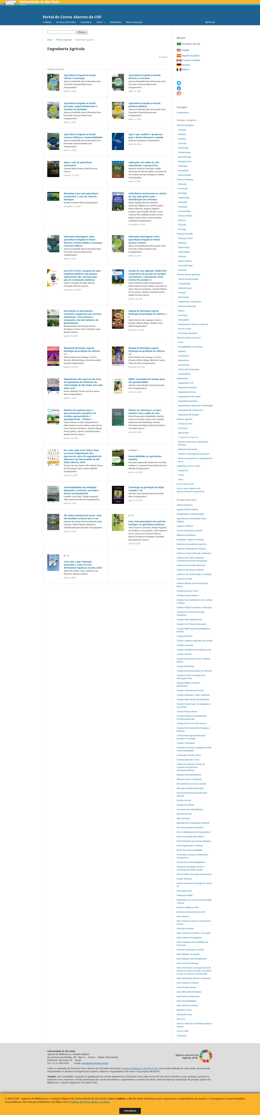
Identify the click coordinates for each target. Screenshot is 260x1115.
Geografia (182, 202)
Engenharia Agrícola (189, 437)
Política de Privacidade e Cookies (89, 1102)
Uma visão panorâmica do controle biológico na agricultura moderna (147, 523)
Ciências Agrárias (64, 39)
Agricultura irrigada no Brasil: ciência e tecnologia (80, 77)
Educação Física (185, 238)
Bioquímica (183, 170)
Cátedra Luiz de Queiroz (188, 595)
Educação (182, 184)
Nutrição (182, 256)
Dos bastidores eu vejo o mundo (191, 783)
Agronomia (183, 432)
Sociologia (183, 188)
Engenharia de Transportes (190, 410)
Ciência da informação (188, 279)
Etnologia (182, 193)
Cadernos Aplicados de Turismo (191, 548)
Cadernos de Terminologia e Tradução (194, 574)
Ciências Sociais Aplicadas (188, 274)
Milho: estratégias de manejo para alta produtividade (146, 380)
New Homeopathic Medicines (190, 827)
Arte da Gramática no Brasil (189, 530)
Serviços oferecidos (66, 22)
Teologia (182, 229)
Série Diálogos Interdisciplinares (192, 958)
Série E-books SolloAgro (188, 963)
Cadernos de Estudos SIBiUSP (190, 569)
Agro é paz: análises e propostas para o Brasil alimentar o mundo (145, 136)
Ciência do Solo (185, 423)
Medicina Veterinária (187, 449)
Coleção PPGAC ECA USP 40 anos (191, 723)
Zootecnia (182, 428)
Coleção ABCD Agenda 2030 (189, 619)
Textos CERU (183, 1031)
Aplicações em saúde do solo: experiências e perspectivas (144, 164)
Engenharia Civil (185, 383)
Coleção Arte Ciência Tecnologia (191, 624)
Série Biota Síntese (185, 928)
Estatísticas (86, 22)
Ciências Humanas (185, 179)
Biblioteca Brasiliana (186, 535)
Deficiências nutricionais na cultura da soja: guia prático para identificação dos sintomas (147, 196)
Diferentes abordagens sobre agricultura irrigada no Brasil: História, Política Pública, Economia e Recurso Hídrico (83, 241)
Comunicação (184, 283)
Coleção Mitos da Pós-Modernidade (193, 699)
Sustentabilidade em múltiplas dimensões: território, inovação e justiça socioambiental (81, 490)
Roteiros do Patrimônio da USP (191, 912)
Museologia (183, 297)
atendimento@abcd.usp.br (94, 1063)
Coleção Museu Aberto (187, 711)
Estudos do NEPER (185, 804)
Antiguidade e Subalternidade (190, 514)
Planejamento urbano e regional (193, 324)
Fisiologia (182, 166)
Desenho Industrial (187, 306)
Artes (180, 479)
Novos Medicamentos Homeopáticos (193, 832)
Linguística (183, 470)
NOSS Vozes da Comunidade (190, 850)
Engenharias (182, 378)
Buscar (211, 22)
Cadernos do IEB (184, 578)
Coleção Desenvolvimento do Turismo (194, 670)
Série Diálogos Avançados (188, 954)
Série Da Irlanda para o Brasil (190, 949)
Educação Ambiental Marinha (190, 788)
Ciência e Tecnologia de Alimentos (193, 453)
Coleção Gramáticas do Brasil (190, 690)
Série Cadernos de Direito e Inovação (194, 933)
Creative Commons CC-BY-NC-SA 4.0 (139, 1068)
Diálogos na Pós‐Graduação (189, 779)
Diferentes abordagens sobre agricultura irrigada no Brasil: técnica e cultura (144, 239)
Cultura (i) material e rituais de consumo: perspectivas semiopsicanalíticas (191, 767)
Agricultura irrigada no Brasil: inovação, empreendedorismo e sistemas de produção (80, 106)
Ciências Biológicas (185, 125)
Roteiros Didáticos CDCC (188, 907)
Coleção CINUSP (184, 654)
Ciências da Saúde (185, 233)
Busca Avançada (134, 22)
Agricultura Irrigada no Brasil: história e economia (144, 77)
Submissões (115, 22)
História (182, 220)
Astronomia (183, 364)
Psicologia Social (184, 890)
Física (180, 342)
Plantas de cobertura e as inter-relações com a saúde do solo (145, 412)
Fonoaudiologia (185, 265)
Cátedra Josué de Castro (188, 590)
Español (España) (190, 55)
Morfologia (183, 147)
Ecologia (182, 129)
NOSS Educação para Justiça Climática (194, 841)
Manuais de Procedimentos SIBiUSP (193, 823)
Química (182, 351)
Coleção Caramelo (185, 645)
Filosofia (182, 224)
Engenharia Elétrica (187, 392)
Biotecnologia (184, 175)
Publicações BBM (184, 895)
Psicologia (182, 206)
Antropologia (184, 211)
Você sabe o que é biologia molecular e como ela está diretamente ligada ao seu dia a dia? (83, 564)
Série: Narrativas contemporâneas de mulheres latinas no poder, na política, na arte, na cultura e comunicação (194, 970)
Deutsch (185, 64)
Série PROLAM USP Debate (189, 991)
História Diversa (184, 813)
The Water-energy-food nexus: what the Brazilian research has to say (83, 517)
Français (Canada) (190, 60)
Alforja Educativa (185, 505)
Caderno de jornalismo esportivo (192, 544)
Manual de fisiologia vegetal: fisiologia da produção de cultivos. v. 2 (147, 313)
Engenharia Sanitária (187, 401)
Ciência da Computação (189, 369)
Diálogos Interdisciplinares (189, 774)
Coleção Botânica (184, 636)
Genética (182, 138)
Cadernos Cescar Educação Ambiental (194, 553)
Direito (181, 310)
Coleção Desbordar (185, 666)
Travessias (181, 1035)
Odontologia (184, 247)
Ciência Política (185, 215)
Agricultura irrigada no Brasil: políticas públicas (144, 105)
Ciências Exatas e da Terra (189, 337)
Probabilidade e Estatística (190, 346)
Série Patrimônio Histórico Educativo (194, 978)
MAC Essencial (183, 818)
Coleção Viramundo (186, 743)
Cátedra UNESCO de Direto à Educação (194, 607)
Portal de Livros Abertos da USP (72, 16)
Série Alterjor (183, 916)
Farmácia (182, 270)
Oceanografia (184, 373)
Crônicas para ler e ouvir (188, 759)
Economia (182, 315)
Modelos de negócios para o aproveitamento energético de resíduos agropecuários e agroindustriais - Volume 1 (80, 415)
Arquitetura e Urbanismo (189, 301)
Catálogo (47, 22)
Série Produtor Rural (186, 987)
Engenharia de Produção (189, 396)
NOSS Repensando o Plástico (190, 845)
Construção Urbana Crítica (189, 755)
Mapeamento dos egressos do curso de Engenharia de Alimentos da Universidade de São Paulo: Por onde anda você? (83, 384)
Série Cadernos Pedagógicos (189, 937)
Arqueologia (184, 197)
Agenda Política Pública (187, 509)
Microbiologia (184, 156)
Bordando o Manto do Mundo (190, 539)
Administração (185, 288)
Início (50, 39)
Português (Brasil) (190, 43)
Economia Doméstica (187, 333)
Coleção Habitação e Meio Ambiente (193, 695)
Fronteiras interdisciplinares (190, 809)
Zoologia (182, 143)
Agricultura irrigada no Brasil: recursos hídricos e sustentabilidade (83, 136)
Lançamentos (183, 112)
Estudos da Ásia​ (184, 800)
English (185, 50)
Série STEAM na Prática (187, 1005)
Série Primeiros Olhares (188, 982)
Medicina (182, 242)
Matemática (183, 360)
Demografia (183, 319)
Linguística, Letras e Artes (188, 465)
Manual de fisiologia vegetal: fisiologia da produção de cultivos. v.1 (82, 351)
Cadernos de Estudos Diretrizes (191, 565)
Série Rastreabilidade (186, 1000)
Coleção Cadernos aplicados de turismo (195, 640)
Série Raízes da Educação (188, 996)
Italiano (185, 69)
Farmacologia (184, 152)
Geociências (183, 355)
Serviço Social (184, 328)
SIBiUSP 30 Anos (184, 1010)
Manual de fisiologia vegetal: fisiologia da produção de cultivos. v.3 (146, 351)
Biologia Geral (184, 161)
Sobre (99, 22)
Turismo (182, 292)
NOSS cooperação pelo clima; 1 (191, 836)
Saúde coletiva (185, 261)
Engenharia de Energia (188, 414)
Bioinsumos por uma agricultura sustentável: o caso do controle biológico (81, 196)
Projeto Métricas (184, 878)
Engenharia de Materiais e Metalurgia (195, 405)
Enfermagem (184, 251)
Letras (181, 475)
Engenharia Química (187, 387)
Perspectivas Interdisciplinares (191, 862)
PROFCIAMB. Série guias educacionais (194, 874)
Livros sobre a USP (185, 484)
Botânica (182, 134)
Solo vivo (181, 1019)
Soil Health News (184, 1014)
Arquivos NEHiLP (185, 526)
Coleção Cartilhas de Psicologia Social (194, 649)
